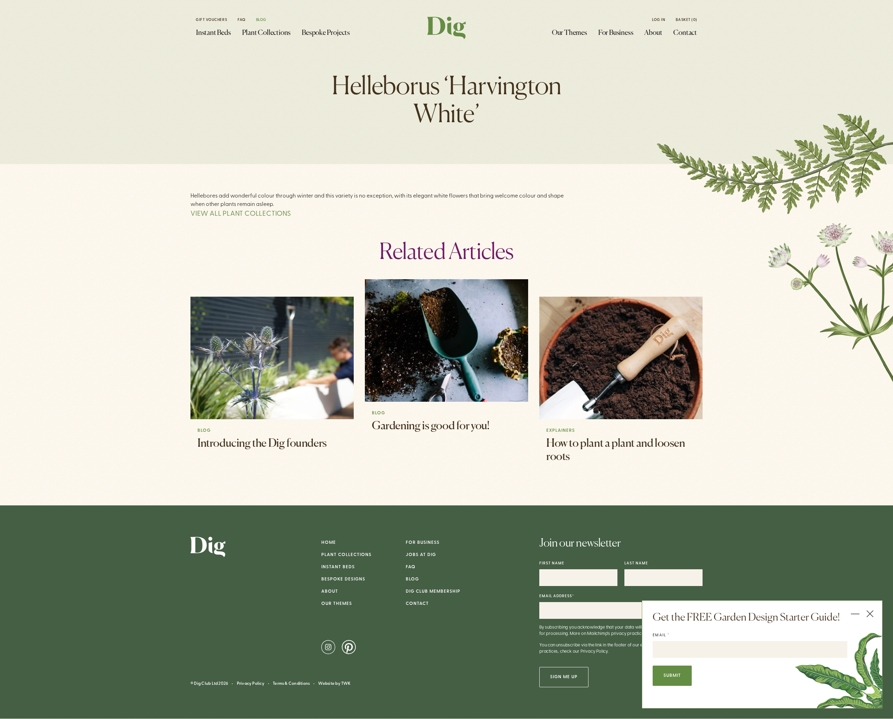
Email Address (556, 596)
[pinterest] (349, 647)
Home (328, 542)
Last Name (636, 563)
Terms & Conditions (291, 684)
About (653, 33)
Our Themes (569, 33)
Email (661, 635)
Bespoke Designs (343, 579)
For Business (615, 33)
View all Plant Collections (240, 213)
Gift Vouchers (211, 20)
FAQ (242, 20)
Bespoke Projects (326, 33)
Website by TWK (334, 684)
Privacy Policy (250, 684)
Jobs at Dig (421, 555)
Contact (685, 33)
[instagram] (329, 647)
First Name (551, 563)
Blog (261, 20)
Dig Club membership (433, 591)
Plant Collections (266, 33)
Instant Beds (213, 33)
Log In (658, 20)
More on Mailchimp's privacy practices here (612, 633)
